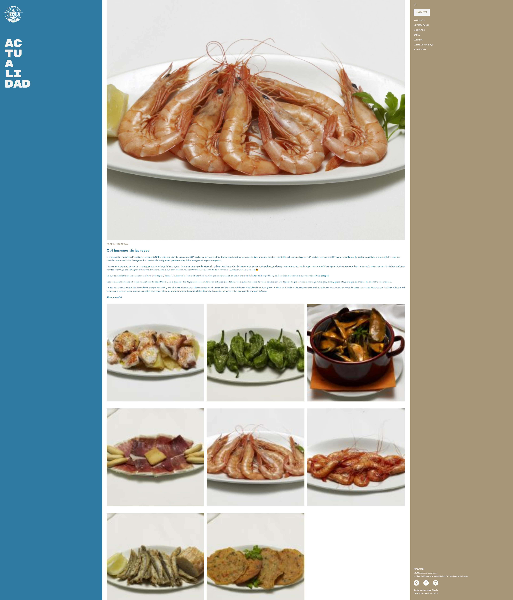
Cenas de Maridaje (423, 45)
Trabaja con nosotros (426, 594)
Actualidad (420, 50)
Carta (417, 35)
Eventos (418, 40)
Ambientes (419, 30)
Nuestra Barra (421, 25)
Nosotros (419, 21)
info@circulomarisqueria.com (426, 573)
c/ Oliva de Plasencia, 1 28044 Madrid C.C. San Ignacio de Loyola (441, 577)
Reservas (421, 12)
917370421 (419, 569)
